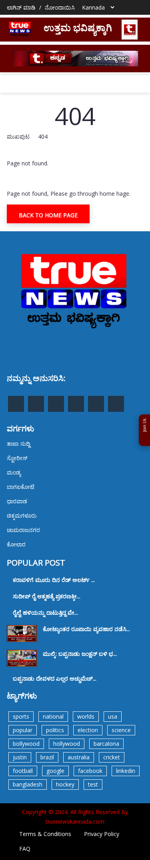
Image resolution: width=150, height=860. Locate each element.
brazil (47, 757)
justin (20, 757)
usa (112, 716)
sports (21, 716)
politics (55, 730)
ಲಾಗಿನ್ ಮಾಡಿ (21, 7)
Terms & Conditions (45, 834)
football (23, 771)
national (53, 716)
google (55, 771)
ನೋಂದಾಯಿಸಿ (60, 7)
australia (79, 757)
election (88, 730)
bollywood (26, 743)
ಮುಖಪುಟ (18, 136)
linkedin (125, 771)
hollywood (66, 743)
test (93, 784)
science (121, 730)
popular (22, 730)
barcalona (106, 743)
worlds (85, 716)
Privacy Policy (101, 834)
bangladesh (27, 784)
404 (43, 136)
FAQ (24, 848)
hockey (65, 784)
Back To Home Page (48, 215)
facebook (90, 771)
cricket (111, 757)
